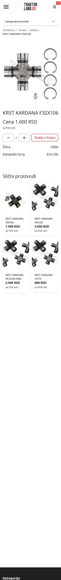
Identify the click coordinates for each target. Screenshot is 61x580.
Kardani (33, 30)
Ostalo (22, 30)
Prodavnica (9, 30)
